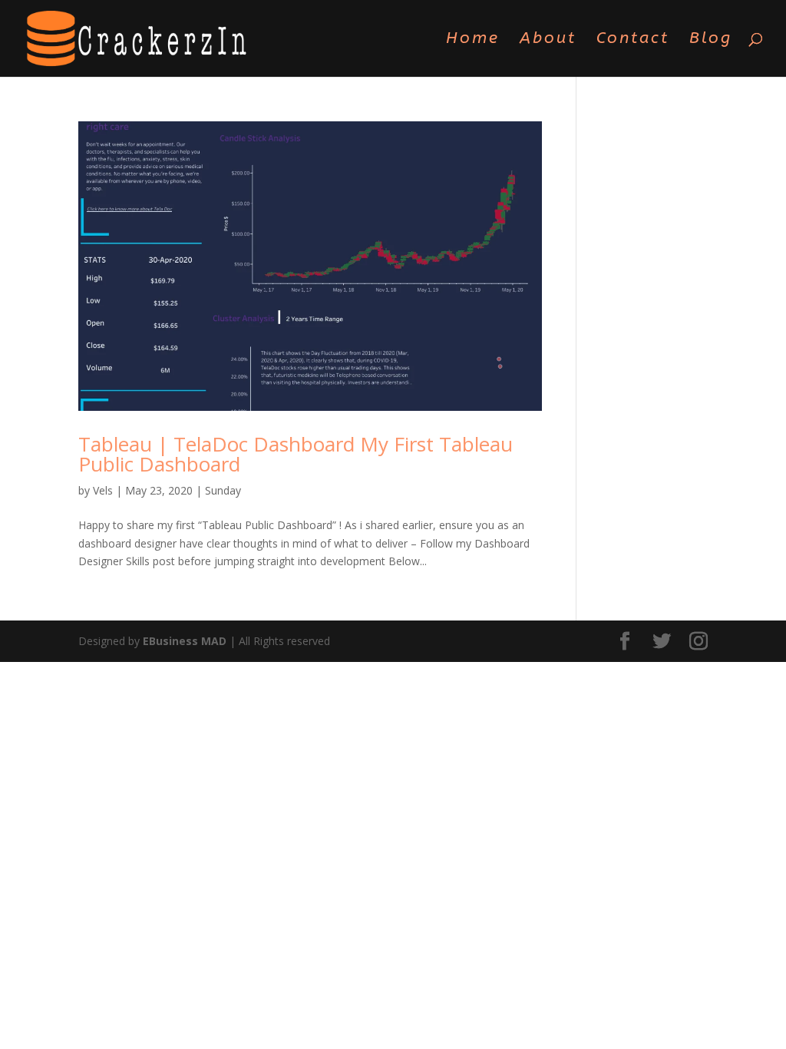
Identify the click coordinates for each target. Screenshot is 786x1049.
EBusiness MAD (184, 641)
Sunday (223, 490)
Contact (632, 40)
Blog (710, 40)
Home (473, 40)
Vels (103, 490)
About (548, 40)
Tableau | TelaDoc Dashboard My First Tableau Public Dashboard (295, 454)
